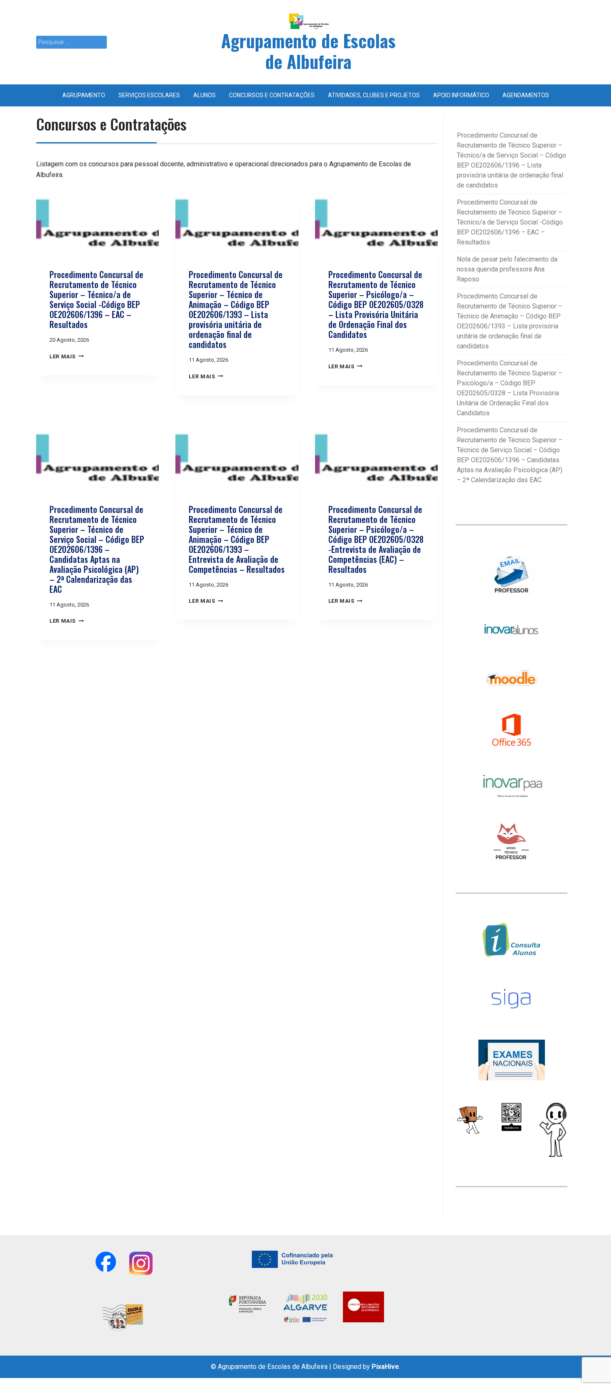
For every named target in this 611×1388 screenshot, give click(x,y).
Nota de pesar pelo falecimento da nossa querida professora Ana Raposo (507, 269)
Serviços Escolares (149, 95)
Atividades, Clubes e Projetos (374, 95)
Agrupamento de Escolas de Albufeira (308, 50)
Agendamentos (526, 95)
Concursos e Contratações (272, 95)
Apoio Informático (461, 95)
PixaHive (385, 1367)
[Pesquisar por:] (71, 42)
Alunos (204, 95)
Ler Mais (66, 356)
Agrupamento (83, 95)
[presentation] (97, 221)
